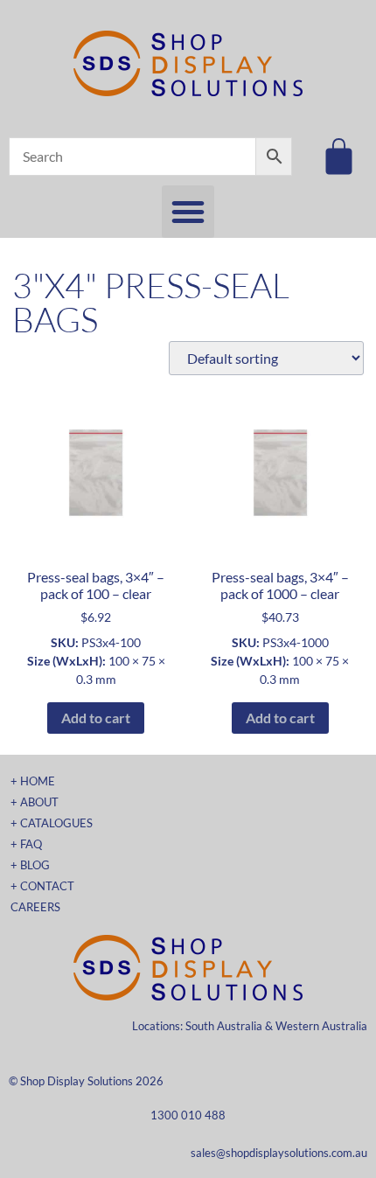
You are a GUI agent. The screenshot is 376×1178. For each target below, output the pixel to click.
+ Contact (42, 886)
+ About (34, 802)
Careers (35, 907)
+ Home (32, 781)
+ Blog (30, 865)
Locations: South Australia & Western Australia (249, 1026)
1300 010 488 (188, 1115)
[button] (188, 211)
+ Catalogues (51, 823)
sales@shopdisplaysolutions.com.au (279, 1153)
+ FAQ (26, 844)
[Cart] (338, 156)
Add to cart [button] (95, 717)
